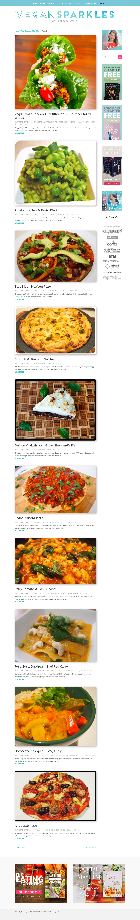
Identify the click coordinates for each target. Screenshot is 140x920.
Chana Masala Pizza (29, 518)
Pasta (69, 593)
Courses (59, 3)
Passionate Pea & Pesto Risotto (37, 210)
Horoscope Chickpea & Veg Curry (38, 751)
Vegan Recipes (25, 31)
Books (50, 3)
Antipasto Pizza (26, 826)
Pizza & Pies (73, 291)
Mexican (63, 291)
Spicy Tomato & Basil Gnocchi (36, 589)
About (43, 3)
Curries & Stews (41, 671)
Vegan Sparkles (24, 122)
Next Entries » (91, 847)
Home (35, 3)
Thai (77, 671)
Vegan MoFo (89, 122)
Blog (102, 3)
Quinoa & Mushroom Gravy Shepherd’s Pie (45, 445)
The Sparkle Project (73, 3)
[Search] (120, 57)
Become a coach (91, 3)
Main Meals (36, 31)
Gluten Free (57, 122)
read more (19, 133)
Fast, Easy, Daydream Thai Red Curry (41, 666)
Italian (50, 215)
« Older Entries (20, 847)
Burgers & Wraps (42, 122)
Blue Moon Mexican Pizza (33, 286)
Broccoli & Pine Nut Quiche (34, 359)
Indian (67, 122)
